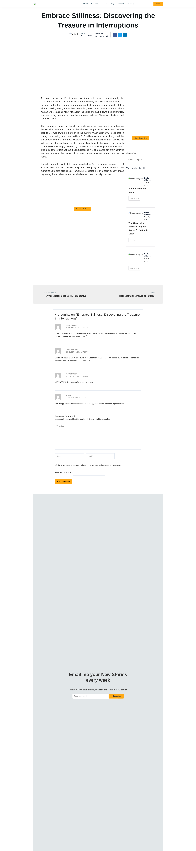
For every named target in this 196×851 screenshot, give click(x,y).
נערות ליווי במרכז (71, 325)
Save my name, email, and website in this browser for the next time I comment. (89, 465)
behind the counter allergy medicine (87, 404)
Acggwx (69, 395)
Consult (121, 4)
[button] (145, 4)
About (85, 4)
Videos (104, 4)
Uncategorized (134, 198)
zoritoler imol (72, 349)
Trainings (131, 4)
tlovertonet (71, 374)
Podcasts (95, 4)
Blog (112, 4)
